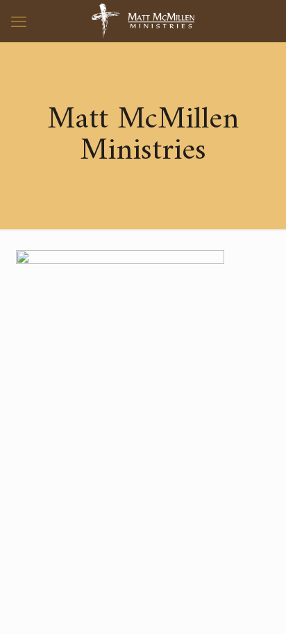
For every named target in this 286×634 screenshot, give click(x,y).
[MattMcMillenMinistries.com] (143, 20)
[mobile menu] (19, 21)
